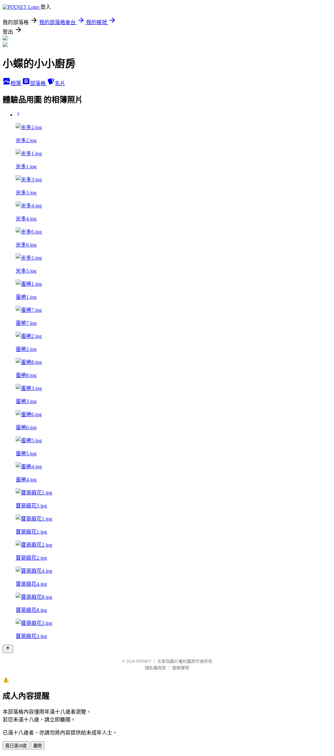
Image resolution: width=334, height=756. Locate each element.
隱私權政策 (155, 667)
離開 (37, 745)
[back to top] (8, 649)
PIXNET (143, 661)
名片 (60, 83)
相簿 (16, 83)
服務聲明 (180, 667)
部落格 (38, 83)
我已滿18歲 (16, 745)
